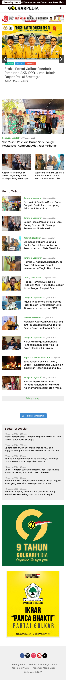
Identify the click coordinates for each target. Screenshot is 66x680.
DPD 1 (26, 277)
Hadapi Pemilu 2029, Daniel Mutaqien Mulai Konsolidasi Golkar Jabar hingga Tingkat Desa (44, 285)
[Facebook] (22, 655)
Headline (19, 63)
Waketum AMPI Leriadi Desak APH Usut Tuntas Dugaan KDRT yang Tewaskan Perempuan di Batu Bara (33, 482)
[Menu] (4, 8)
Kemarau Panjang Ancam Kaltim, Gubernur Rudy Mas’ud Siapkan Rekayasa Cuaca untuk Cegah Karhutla (30, 493)
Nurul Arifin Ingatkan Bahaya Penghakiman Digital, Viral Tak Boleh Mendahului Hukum (41, 345)
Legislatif (30, 63)
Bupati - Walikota (32, 357)
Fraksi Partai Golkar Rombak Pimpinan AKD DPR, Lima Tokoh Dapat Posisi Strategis (30, 73)
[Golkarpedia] (23, 8)
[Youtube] (39, 655)
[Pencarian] (62, 8)
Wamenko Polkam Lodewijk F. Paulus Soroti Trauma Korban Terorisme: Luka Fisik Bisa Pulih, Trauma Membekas (49, 175)
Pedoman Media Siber (44, 667)
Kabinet (27, 237)
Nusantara (36, 277)
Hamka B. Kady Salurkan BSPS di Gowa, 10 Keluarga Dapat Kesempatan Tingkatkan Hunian (43, 265)
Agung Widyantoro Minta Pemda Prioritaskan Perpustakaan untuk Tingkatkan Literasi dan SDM (43, 305)
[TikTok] (44, 655)
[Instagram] (33, 655)
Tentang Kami (18, 664)
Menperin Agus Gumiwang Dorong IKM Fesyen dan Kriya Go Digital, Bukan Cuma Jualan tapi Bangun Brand (43, 326)
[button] (4, 59)
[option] (33, 55)
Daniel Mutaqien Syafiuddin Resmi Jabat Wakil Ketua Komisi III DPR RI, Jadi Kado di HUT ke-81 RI (32, 471)
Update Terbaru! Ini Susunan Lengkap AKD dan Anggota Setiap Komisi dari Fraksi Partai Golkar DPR (32, 449)
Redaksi (33, 664)
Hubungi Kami (47, 664)
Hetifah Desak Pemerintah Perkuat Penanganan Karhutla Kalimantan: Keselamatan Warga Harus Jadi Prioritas (43, 386)
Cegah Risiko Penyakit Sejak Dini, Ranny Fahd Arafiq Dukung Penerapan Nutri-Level (15, 175)
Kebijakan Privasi (20, 667)
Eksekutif (36, 237)
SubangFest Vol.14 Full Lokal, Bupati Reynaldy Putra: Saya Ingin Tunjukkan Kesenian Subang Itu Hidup (43, 366)
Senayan (9, 63)
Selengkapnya (33, 398)
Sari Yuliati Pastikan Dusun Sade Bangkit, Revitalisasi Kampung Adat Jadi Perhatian (29, 143)
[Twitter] (27, 655)
